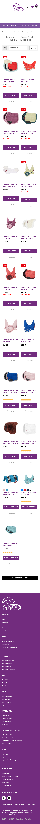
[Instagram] (9, 798)
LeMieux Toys (24, 32)
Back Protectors (7, 721)
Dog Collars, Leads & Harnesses (11, 757)
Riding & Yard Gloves (8, 735)
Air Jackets (5, 724)
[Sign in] (28, 7)
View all (4, 630)
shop (29, 804)
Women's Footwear (7, 666)
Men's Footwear (6, 685)
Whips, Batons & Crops (9, 737)
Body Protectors (7, 718)
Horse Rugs (5, 644)
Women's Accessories (8, 669)
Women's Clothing (7, 663)
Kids (10, 32)
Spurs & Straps (6, 743)
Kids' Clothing (6, 699)
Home (3, 32)
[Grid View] (31, 48)
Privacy (9, 804)
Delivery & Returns (7, 779)
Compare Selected (20, 578)
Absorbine (5, 622)
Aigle (3, 628)
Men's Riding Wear (7, 680)
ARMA (3, 619)
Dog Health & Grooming (9, 760)
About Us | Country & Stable (10, 776)
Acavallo (4, 625)
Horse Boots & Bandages (9, 647)
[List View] (35, 48)
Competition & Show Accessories (12, 740)
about (34, 804)
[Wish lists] (32, 7)
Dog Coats (5, 762)
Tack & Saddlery (7, 650)
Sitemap (5, 807)
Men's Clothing (6, 682)
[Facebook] (4, 798)
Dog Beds (5, 754)
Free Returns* (13, 19)
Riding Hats (5, 715)
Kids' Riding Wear (7, 696)
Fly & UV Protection (8, 641)
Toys (15, 32)
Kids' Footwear (6, 702)
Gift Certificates (6, 785)
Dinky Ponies (5, 773)
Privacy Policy (6, 782)
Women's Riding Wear (8, 660)
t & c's (4, 804)
